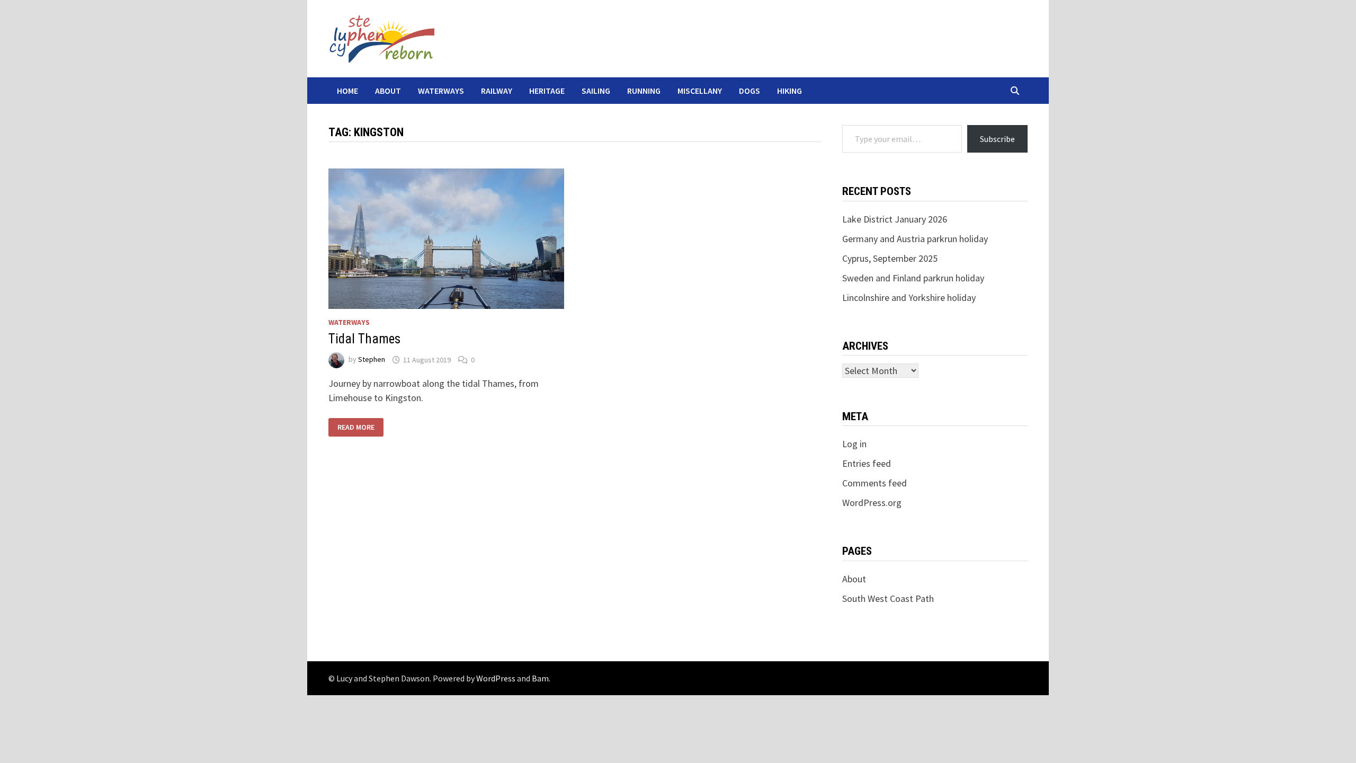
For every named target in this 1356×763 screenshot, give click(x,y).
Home (347, 90)
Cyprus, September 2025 (890, 258)
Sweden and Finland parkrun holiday (913, 278)
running (644, 90)
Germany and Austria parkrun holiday (915, 239)
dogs (749, 90)
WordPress (495, 678)
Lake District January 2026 (894, 219)
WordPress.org (872, 502)
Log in (854, 444)
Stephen (371, 360)
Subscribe (997, 139)
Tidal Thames (364, 339)
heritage (547, 90)
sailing (596, 90)
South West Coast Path (888, 598)
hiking (789, 90)
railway (496, 90)
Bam (540, 678)
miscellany (699, 90)
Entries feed (866, 463)
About (388, 90)
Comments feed (874, 483)
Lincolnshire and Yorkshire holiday (909, 297)
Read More (355, 426)
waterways (441, 90)
